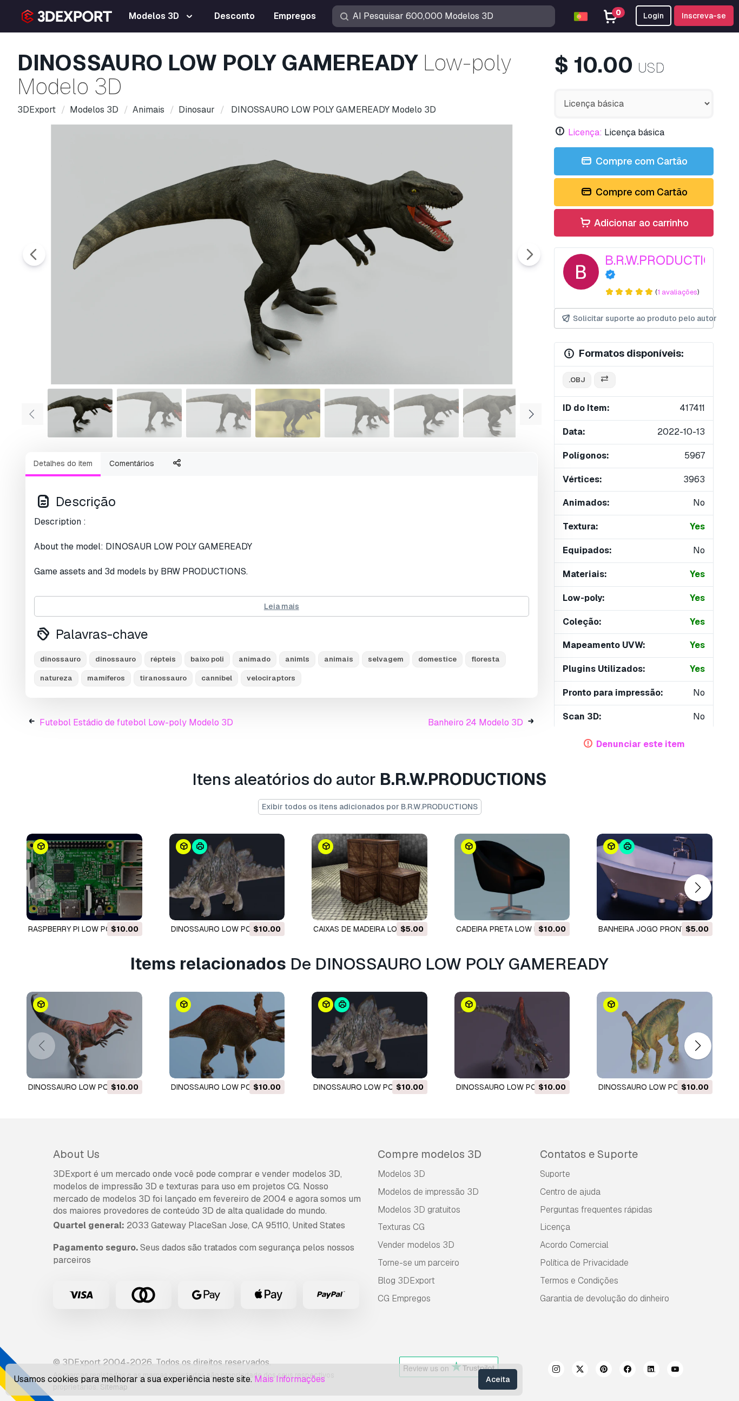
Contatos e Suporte (589, 1154)
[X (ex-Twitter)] (580, 1371)
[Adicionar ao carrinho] (104, 905)
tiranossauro (163, 678)
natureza (56, 678)
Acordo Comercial (574, 1245)
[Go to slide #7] (495, 413)
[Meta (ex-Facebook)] (627, 1371)
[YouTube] (675, 1371)
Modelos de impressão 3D (428, 1191)
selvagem (386, 659)
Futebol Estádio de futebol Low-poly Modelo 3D (136, 722)
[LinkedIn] (651, 1371)
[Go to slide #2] (149, 413)
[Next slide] (529, 254)
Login (653, 16)
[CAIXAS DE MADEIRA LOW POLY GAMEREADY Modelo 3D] (369, 877)
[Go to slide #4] (287, 413)
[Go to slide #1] (80, 413)
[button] (697, 887)
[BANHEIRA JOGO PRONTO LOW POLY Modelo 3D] (654, 877)
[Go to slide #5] (357, 413)
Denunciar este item (640, 744)
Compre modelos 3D (429, 1154)
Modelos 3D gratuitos (419, 1209)
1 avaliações (677, 292)
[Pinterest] (604, 1371)
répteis (163, 659)
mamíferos (106, 678)
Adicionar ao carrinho (640, 223)
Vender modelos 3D (416, 1245)
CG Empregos (404, 1298)
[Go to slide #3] (218, 413)
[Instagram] (556, 1371)
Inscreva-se (704, 16)
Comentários (131, 463)
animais (338, 659)
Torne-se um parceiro (418, 1262)
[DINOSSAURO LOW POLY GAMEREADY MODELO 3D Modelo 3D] (84, 1035)
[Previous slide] (34, 254)
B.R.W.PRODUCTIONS (667, 260)
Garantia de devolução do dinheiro (604, 1298)
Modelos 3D (401, 1174)
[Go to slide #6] (426, 413)
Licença (555, 1227)
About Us (76, 1154)
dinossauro (60, 659)
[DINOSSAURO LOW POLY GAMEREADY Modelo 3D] (227, 877)
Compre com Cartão (640, 161)
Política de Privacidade (584, 1262)
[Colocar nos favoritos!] (126, 905)
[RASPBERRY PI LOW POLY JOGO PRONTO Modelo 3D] (84, 877)
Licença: (585, 132)
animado (254, 659)
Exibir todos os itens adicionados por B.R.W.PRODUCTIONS (370, 806)
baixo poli (207, 659)
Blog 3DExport (406, 1280)
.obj (577, 379)
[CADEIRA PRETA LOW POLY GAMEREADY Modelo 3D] (512, 877)
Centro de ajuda (570, 1191)
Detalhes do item (63, 463)
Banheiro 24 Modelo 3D (475, 722)
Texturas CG (401, 1227)
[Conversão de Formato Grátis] (605, 380)
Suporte (555, 1174)
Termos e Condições (579, 1280)
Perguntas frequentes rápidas (596, 1209)
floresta (485, 659)
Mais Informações (289, 1379)
